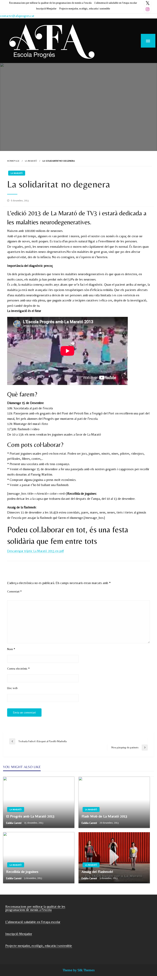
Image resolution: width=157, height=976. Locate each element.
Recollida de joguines (22, 871)
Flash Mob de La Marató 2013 (104, 816)
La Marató (31, 161)
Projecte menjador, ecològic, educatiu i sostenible (84, 8)
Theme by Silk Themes (79, 970)
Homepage (13, 161)
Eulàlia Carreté (14, 822)
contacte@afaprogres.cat (17, 16)
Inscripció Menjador (46, 8)
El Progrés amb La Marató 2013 (30, 816)
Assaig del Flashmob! (97, 871)
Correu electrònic (18, 668)
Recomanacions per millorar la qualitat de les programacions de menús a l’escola (50, 2)
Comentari (14, 591)
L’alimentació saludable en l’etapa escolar (115, 2)
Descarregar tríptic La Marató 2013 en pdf (35, 551)
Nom (11, 649)
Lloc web (12, 688)
